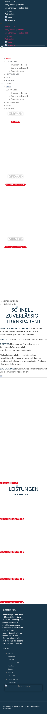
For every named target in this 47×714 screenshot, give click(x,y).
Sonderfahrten (17, 71)
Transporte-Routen (19, 65)
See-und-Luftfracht (19, 68)
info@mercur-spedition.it (14, 5)
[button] (23, 23)
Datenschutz (10, 14)
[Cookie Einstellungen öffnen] (42, 710)
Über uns (15, 122)
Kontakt (10, 81)
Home (8, 59)
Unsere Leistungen (15, 185)
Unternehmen (13, 74)
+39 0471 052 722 (12, 2)
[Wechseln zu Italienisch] (26, 20)
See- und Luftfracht (15, 247)
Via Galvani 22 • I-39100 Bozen (17, 8)
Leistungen (11, 62)
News (8, 77)
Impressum (9, 11)
